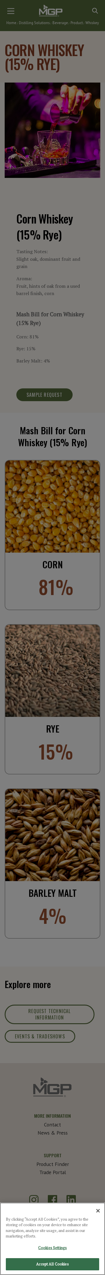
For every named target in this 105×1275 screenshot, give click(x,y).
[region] (52, 1239)
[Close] (98, 1210)
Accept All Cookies (52, 1264)
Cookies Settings (52, 1247)
